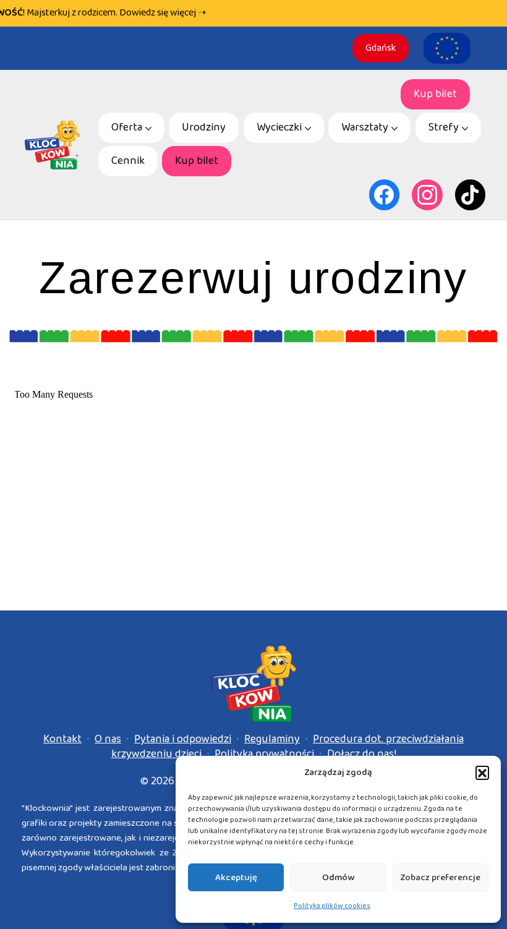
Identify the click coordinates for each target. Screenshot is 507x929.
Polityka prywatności (264, 754)
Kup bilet (435, 94)
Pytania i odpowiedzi (182, 739)
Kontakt (62, 739)
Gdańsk (380, 48)
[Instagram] (427, 194)
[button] (482, 772)
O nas (108, 739)
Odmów (338, 877)
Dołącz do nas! (361, 754)
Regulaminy (272, 739)
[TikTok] (470, 194)
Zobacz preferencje (440, 877)
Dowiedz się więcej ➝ (162, 12)
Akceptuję (236, 877)
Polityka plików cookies (332, 906)
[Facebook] (384, 194)
